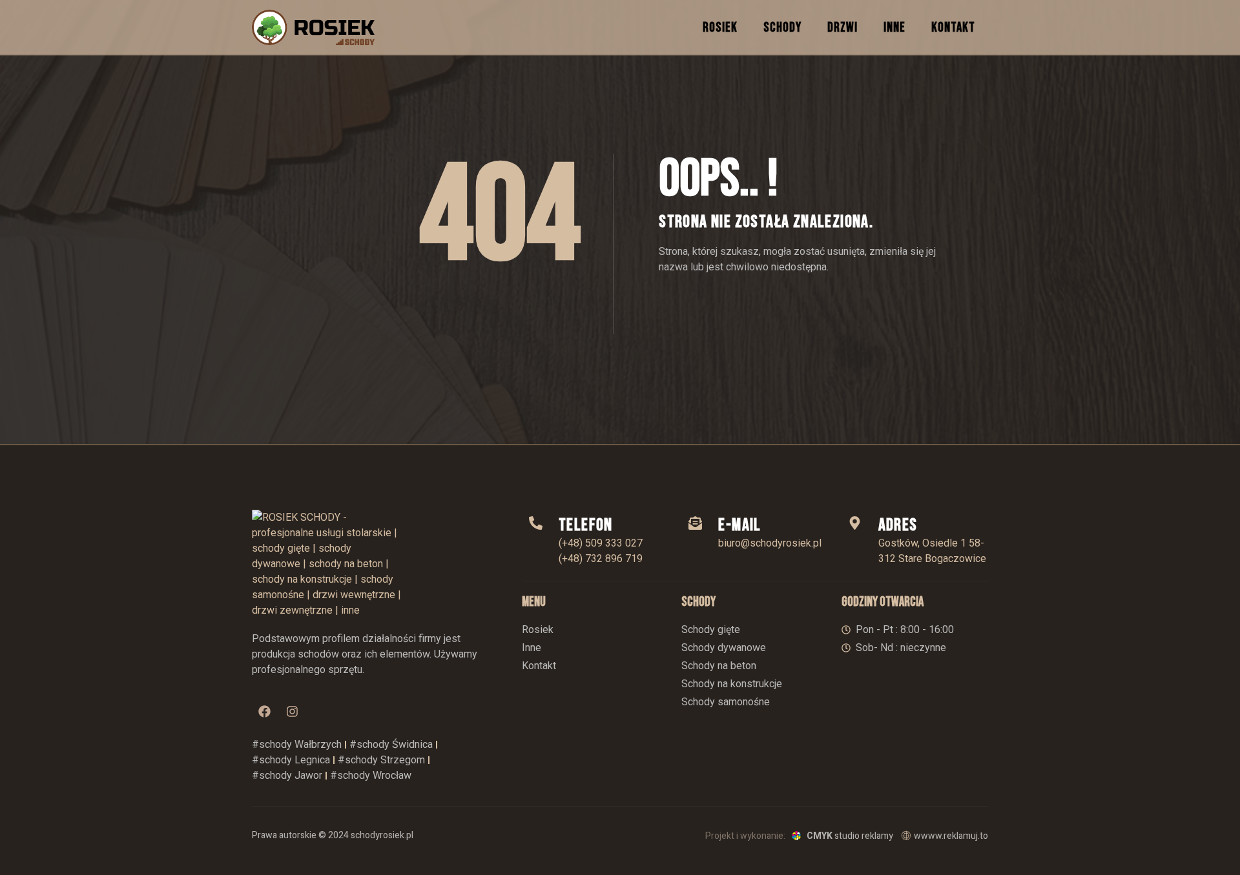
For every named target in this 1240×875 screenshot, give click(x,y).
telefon (586, 525)
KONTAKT (953, 27)
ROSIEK (720, 27)
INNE (894, 27)
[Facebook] (264, 711)
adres (898, 525)
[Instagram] (292, 711)
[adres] (855, 523)
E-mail (739, 525)
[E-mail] (694, 523)
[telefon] (535, 523)
